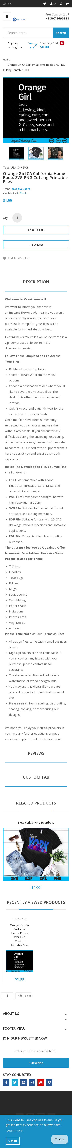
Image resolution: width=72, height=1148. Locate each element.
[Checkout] (67, 3)
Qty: (5, 218)
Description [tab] (36, 281)
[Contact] (61, 3)
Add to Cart (37, 230)
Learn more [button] (14, 1130)
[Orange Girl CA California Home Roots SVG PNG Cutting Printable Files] (16, 153)
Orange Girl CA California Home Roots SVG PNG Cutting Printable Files (19, 935)
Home (6, 59)
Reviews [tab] (36, 753)
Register (17, 47)
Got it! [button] (12, 1140)
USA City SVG (19, 167)
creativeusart (21, 189)
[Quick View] (52, 857)
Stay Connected (17, 1074)
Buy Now (37, 244)
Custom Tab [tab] (36, 777)
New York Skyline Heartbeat (36, 822)
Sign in (13, 43)
